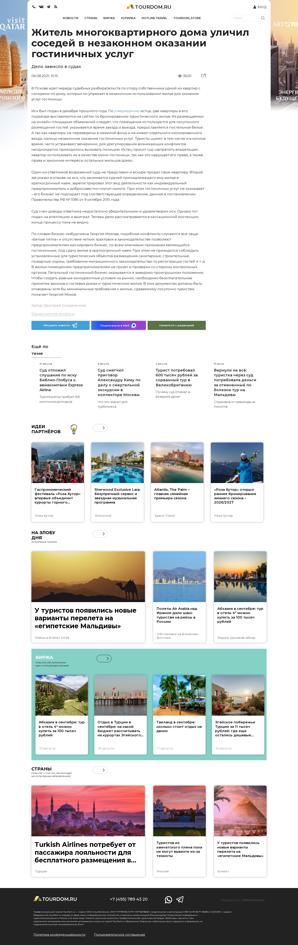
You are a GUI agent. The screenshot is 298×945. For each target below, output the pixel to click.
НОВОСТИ (70, 18)
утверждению (127, 111)
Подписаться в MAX (114, 325)
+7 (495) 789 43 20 (129, 899)
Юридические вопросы (53, 314)
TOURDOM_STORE (187, 18)
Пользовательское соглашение (119, 934)
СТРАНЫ (90, 18)
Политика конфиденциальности (59, 934)
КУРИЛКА (128, 18)
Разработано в (243, 900)
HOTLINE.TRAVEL (154, 18)
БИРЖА (109, 18)
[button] (96, 427)
